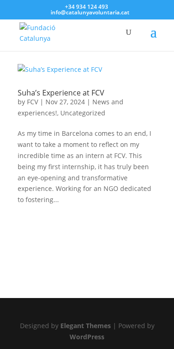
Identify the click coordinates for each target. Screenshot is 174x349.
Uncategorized (82, 112)
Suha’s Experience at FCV (61, 93)
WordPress (87, 336)
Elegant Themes (85, 325)
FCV (32, 101)
